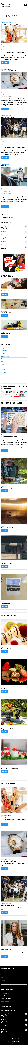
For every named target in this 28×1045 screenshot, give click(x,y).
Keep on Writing (5, 333)
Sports (10, 22)
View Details (5, 62)
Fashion (3, 359)
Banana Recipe (7, 649)
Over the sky (4, 996)
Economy (3, 353)
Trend (2, 975)
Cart (2, 983)
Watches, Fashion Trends (10, 71)
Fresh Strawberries (8, 689)
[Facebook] (10, 1038)
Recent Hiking (6, 488)
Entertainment (4, 22)
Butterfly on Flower (6, 998)
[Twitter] (13, 1038)
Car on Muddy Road (8, 528)
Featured (3, 164)
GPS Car (4, 166)
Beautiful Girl (6, 949)
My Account (4, 986)
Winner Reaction (7, 117)
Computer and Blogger (8, 292)
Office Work (5, 604)
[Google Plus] (18, 1038)
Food (2, 364)
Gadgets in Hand (6, 312)
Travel (2, 375)
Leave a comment (6, 50)
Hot (2, 972)
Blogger (3, 290)
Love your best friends (9, 24)
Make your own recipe (9, 769)
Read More (5, 4)
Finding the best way (9, 436)
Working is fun (6, 564)
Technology (4, 372)
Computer (8, 290)
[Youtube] (15, 1038)
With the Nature (5, 993)
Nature (3, 367)
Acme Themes (17, 1044)
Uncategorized (5, 377)
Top (2, 977)
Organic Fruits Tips (8, 729)
